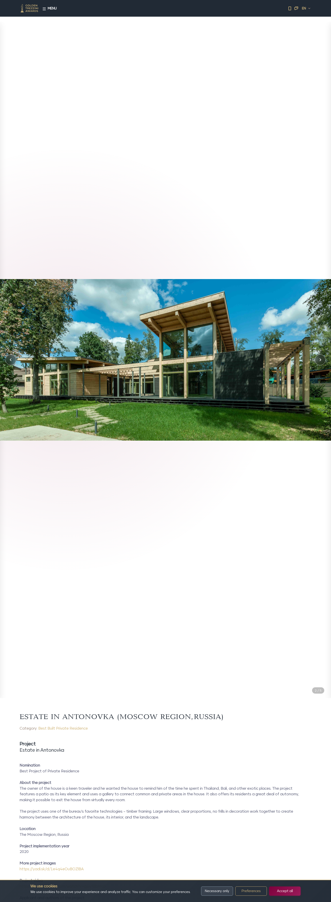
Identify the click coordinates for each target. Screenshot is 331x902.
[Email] (296, 8)
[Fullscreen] (320, 680)
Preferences (251, 891)
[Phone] (290, 8)
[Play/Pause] (310, 680)
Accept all (285, 891)
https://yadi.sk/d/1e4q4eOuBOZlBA (52, 869)
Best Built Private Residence (63, 728)
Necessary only (217, 891)
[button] (10, 359)
